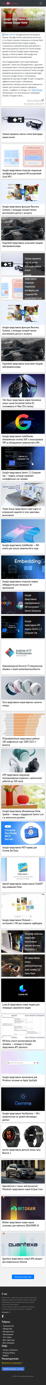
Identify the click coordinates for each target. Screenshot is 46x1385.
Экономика (8, 1334)
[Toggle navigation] (41, 3)
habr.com (9, 34)
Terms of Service (10, 1350)
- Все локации (8, 1343)
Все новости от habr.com (33, 103)
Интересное (8, 1331)
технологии (37, 90)
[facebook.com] (3, 1317)
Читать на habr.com (34, 100)
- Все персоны (8, 1340)
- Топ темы (6, 1337)
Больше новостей (23, 1277)
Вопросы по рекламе (11, 1363)
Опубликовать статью (13, 1369)
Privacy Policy (9, 1353)
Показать (5, 1312)
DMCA (5, 1355)
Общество (7, 1328)
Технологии (8, 1326)
